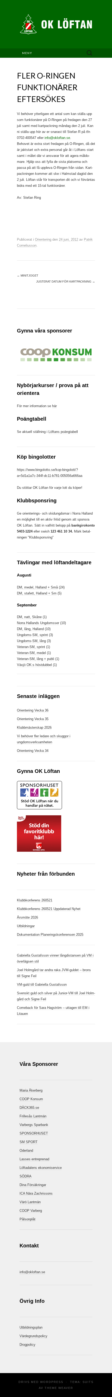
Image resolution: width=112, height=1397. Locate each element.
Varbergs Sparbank (34, 1125)
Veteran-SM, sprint (31, 647)
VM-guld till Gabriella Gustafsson (42, 984)
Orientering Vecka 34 (32, 751)
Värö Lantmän (30, 1202)
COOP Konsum (31, 1099)
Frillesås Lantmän (33, 1116)
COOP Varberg (31, 1211)
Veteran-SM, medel (31, 653)
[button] (56, 355)
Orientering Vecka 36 (32, 710)
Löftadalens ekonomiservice (41, 1168)
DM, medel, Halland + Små (37, 587)
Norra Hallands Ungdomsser (38, 623)
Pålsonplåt (27, 1219)
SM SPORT (29, 1142)
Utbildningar (26, 926)
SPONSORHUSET (34, 1133)
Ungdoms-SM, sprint (32, 635)
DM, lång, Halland (30, 629)
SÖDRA (26, 1176)
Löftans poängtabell (63, 432)
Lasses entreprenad (34, 1159)
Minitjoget (27, 275)
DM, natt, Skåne (29, 617)
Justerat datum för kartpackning (65, 281)
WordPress (51, 1381)
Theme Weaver (59, 1387)
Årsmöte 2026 (27, 917)
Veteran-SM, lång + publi (35, 659)
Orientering (43, 239)
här (54, 406)
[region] (56, 355)
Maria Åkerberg (31, 1090)
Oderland (26, 1150)
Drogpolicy (27, 1345)
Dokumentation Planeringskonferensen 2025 (50, 935)
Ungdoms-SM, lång (31, 641)
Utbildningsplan (31, 1327)
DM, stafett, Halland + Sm (37, 593)
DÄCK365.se (29, 1108)
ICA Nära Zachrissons (36, 1193)
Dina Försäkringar (33, 1185)
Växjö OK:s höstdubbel (35, 665)
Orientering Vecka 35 (32, 719)
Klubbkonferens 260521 (34, 900)
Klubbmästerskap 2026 (34, 727)
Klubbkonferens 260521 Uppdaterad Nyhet (48, 909)
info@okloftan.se (57, 138)
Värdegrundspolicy (33, 1336)
